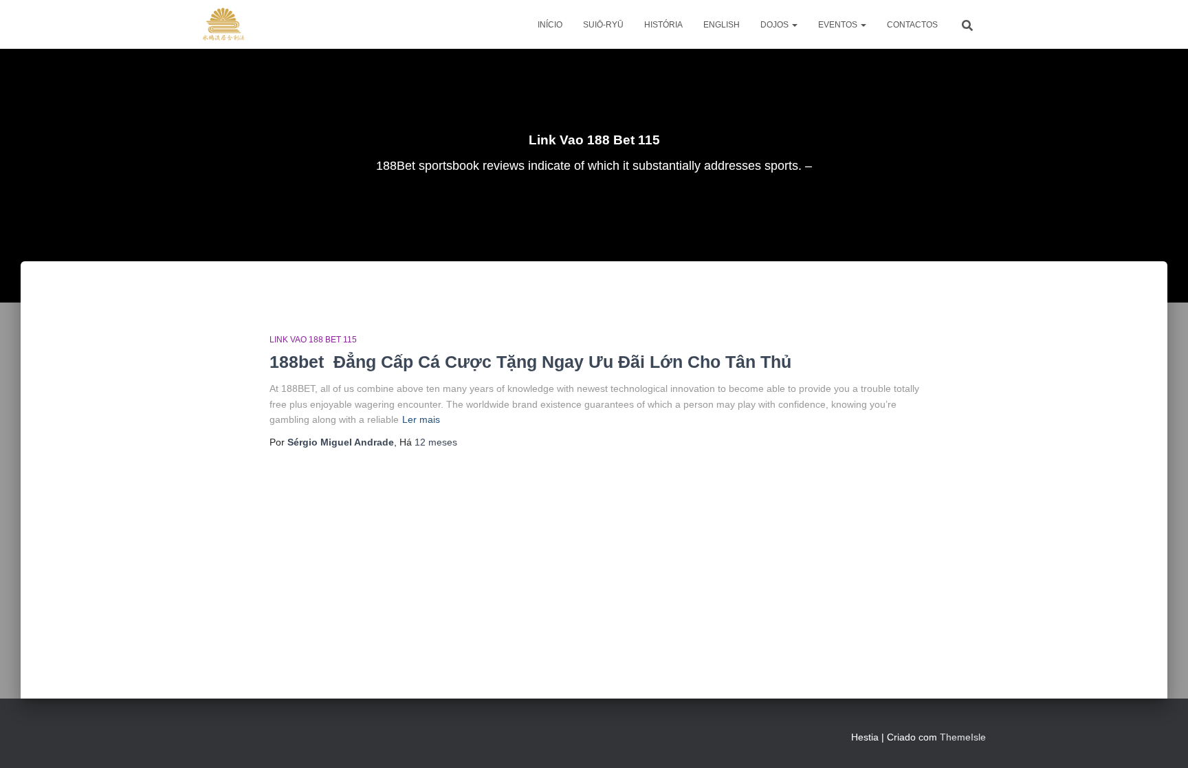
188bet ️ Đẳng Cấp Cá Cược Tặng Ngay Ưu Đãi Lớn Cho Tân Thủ (530, 361)
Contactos (912, 25)
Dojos (775, 25)
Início (550, 25)
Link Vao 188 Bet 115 (313, 339)
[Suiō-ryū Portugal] (223, 25)
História (663, 25)
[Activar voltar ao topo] (1160, 740)
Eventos (838, 25)
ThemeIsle (963, 737)
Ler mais (421, 419)
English (721, 25)
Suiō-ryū (603, 25)
